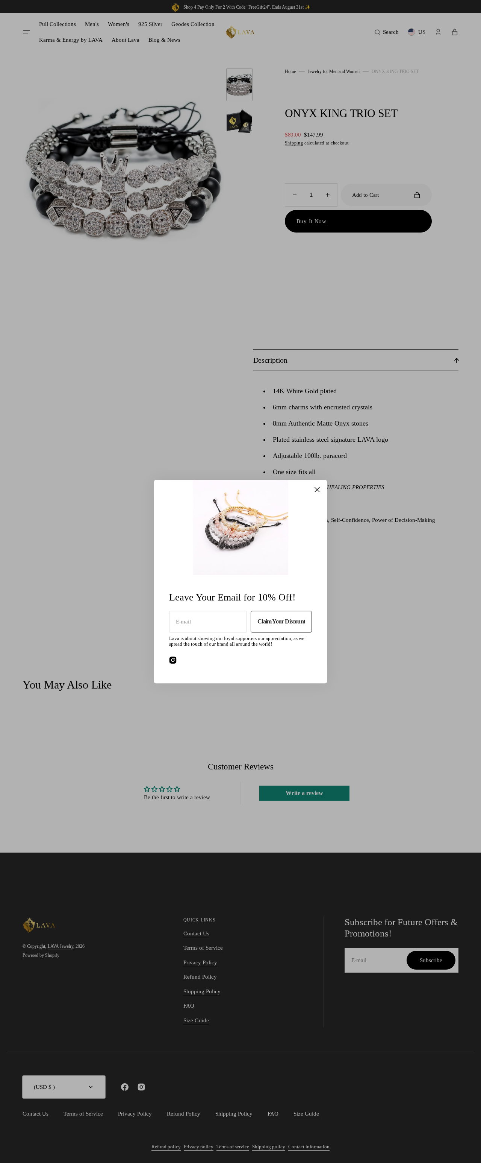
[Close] (317, 489)
